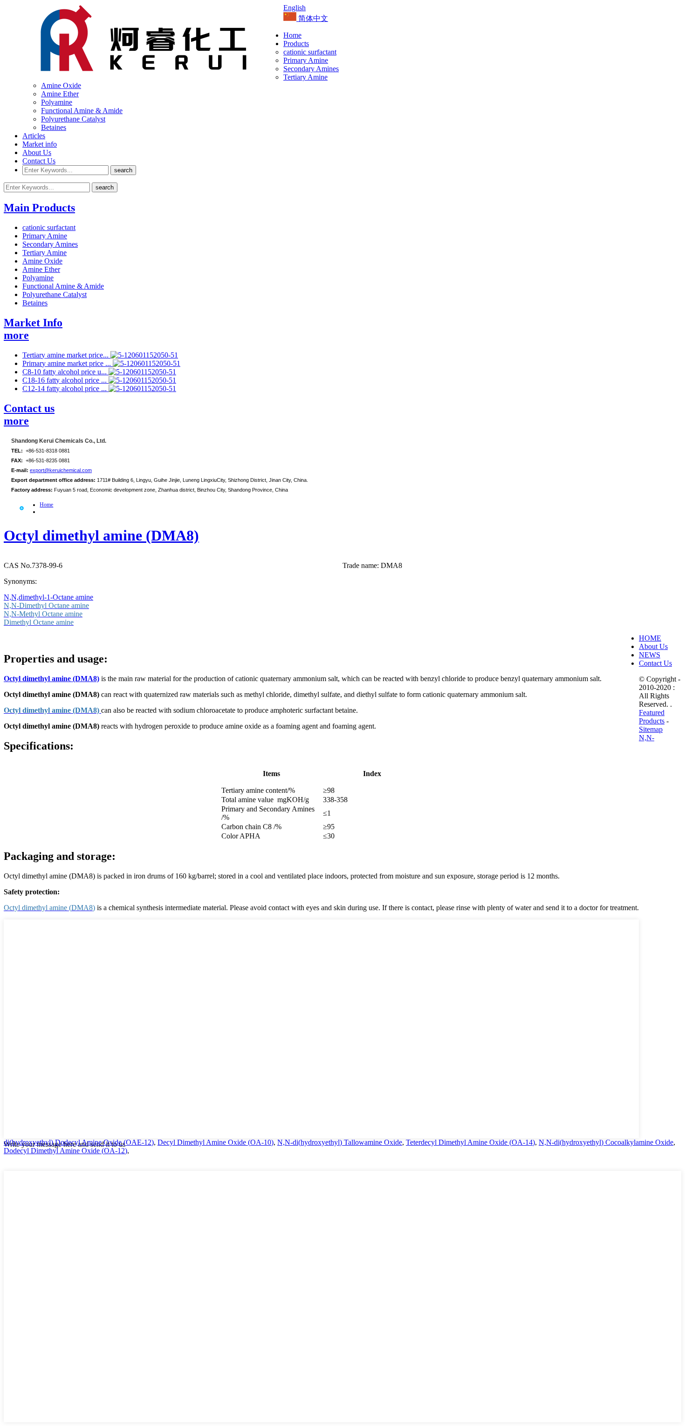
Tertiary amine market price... (66, 355)
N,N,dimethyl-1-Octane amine (48, 597)
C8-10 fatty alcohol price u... (65, 372)
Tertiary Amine (305, 77)
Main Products (39, 208)
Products (296, 43)
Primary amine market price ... (67, 363)
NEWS (649, 655)
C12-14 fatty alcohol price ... (65, 388)
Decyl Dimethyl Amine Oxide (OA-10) (216, 1142)
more (16, 335)
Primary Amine (305, 60)
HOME (650, 638)
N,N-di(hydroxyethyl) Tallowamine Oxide (339, 1142)
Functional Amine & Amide (82, 111)
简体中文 (312, 18)
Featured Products (651, 717)
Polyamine (56, 102)
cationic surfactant (309, 52)
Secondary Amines (311, 69)
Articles (33, 136)
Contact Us (38, 161)
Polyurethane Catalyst (73, 119)
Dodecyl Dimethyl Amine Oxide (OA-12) (65, 1151)
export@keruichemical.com (61, 470)
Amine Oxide (61, 85)
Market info (39, 144)
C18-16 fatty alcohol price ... (65, 380)
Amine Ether (60, 94)
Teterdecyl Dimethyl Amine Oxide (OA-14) (470, 1142)
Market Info (33, 323)
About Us (36, 152)
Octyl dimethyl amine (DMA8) (101, 535)
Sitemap (651, 729)
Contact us (29, 408)
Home (292, 35)
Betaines (53, 127)
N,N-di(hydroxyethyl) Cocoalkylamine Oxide (606, 1142)
